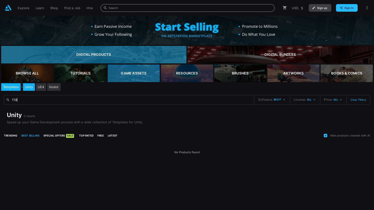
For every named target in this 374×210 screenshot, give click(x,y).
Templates (11, 87)
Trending (11, 135)
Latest (112, 135)
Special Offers (58, 135)
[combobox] (188, 8)
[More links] (367, 8)
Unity (29, 87)
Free (100, 135)
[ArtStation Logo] (8, 8)
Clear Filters (358, 99)
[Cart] (284, 8)
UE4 (41, 87)
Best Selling (30, 135)
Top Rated (86, 135)
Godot (54, 87)
